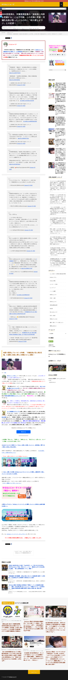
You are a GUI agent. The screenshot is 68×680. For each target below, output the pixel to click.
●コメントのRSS (52, 346)
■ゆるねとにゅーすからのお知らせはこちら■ (34, 1)
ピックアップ (52, 287)
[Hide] (0, 18)
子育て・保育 (52, 298)
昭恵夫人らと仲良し (12, 375)
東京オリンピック (25, 28)
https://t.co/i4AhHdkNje (14, 79)
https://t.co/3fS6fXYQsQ (23, 138)
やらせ (7, 28)
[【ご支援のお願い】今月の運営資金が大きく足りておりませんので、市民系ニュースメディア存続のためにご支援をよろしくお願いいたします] (52, 142)
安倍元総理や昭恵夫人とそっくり (13, 395)
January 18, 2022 (28, 298)
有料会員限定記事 (53, 305)
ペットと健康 (52, 291)
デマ (7, 620)
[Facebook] (1, 8)
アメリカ (4, 620)
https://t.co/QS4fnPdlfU (29, 334)
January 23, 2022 (21, 105)
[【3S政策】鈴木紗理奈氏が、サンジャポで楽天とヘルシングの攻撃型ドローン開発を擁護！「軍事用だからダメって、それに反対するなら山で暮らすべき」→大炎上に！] (52, 131)
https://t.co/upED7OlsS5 (14, 72)
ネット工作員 (11, 620)
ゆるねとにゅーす (12, 676)
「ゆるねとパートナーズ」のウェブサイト (16, 534)
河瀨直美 (30, 28)
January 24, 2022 (21, 85)
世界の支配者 (16, 620)
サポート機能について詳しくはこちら (12, 483)
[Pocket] (1, 14)
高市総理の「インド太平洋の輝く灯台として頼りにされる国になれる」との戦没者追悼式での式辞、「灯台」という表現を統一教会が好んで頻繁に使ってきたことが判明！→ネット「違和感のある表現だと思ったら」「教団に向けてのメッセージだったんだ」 (58, 199)
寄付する (23, 431)
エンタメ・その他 (53, 284)
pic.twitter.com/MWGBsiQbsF (30, 121)
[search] (65, 9)
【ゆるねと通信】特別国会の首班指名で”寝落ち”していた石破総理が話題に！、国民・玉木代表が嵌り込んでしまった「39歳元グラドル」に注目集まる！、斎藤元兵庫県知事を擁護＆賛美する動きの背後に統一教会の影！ (26, 586)
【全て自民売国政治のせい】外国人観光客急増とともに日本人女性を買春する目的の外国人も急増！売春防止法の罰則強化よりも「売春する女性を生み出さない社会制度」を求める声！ (11, 656)
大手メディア (19, 28)
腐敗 (38, 28)
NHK (4, 28)
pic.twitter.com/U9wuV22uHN (27, 100)
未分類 (51, 308)
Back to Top (34, 672)
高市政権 (19, 649)
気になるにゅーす (53, 312)
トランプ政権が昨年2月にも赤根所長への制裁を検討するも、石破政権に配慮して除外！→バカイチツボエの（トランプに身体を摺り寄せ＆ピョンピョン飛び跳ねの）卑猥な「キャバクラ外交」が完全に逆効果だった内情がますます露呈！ (60, 168)
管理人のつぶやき (53, 319)
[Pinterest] (1, 12)
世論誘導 (14, 28)
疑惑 (36, 28)
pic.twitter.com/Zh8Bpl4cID (23, 294)
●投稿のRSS (51, 345)
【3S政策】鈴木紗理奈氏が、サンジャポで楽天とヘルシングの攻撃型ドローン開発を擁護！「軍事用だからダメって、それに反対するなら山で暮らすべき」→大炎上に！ (60, 132)
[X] (1, 10)
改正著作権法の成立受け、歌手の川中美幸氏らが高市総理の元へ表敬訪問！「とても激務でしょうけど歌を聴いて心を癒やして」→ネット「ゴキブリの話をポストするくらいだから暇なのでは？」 (55, 627)
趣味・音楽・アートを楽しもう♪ (56, 322)
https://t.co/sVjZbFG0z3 (14, 164)
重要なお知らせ (53, 325)
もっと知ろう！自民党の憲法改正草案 (58, 273)
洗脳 (33, 28)
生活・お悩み (52, 315)
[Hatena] (1, 16)
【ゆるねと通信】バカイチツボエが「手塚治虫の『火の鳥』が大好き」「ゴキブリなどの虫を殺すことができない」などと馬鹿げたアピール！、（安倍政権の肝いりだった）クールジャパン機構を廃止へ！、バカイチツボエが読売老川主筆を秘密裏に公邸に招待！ (55, 658)
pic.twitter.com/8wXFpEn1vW (18, 313)
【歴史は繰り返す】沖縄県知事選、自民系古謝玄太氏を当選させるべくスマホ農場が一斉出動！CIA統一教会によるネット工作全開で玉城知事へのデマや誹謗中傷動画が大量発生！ (60, 87)
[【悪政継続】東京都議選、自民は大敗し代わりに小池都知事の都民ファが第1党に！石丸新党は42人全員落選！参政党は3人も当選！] (5, 578)
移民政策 (10, 649)
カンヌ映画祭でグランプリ (13, 411)
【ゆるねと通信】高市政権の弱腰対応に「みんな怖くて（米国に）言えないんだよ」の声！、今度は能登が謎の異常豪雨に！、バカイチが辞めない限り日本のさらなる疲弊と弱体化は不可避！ (33, 626)
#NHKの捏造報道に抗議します (16, 334)
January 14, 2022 (13, 318)
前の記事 (4, 417)
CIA (47, 620)
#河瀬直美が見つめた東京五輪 (29, 332)
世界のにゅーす (53, 294)
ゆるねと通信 (52, 280)
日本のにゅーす (53, 301)
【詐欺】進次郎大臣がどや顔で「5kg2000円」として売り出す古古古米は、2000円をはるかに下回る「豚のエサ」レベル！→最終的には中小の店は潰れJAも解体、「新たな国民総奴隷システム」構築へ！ (26, 567)
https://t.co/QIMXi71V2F (26, 268)
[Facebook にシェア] (11, 38)
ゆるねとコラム (53, 277)
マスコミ (10, 28)
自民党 (15, 649)
